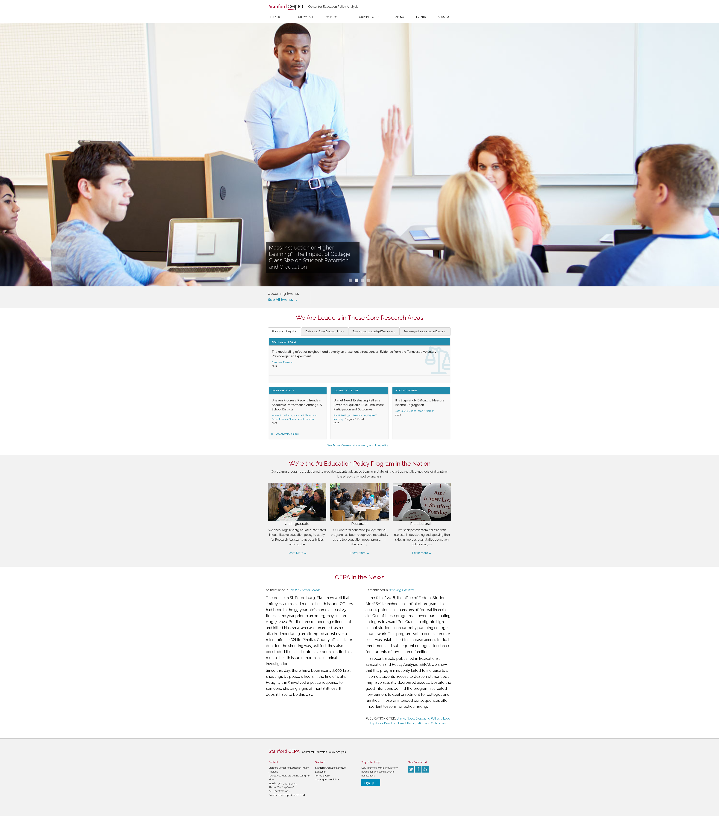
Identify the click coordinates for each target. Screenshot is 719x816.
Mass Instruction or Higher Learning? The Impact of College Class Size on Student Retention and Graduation (309, 257)
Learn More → (297, 553)
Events (421, 17)
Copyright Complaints (327, 779)
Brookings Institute (401, 590)
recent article (383, 658)
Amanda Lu (359, 415)
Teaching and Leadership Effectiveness (374, 331)
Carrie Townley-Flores (284, 419)
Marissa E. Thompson (305, 415)
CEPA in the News (359, 577)
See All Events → (283, 299)
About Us (444, 17)
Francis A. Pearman (282, 362)
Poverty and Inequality (284, 331)
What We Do (334, 17)
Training (398, 17)
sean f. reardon (305, 419)
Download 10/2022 (287, 434)
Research (275, 17)
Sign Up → (370, 783)
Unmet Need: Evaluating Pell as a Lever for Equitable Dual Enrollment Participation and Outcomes (358, 405)
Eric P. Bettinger (342, 415)
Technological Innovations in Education (425, 331)
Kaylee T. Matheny (282, 415)
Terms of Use (322, 775)
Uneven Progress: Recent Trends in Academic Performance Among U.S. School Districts (297, 405)
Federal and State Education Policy (324, 331)
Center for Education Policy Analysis (333, 6)
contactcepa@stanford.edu (291, 795)
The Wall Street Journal (305, 590)
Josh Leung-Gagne (405, 410)
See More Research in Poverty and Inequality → (359, 445)
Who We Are (306, 17)
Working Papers (369, 17)
